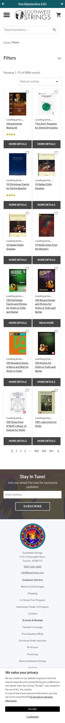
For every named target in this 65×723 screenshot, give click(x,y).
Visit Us (32, 668)
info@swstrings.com (32, 573)
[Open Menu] (6, 15)
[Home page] (32, 15)
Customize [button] (32, 717)
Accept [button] (32, 709)
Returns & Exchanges (32, 587)
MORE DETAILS (18, 144)
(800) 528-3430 (32, 567)
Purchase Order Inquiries (32, 641)
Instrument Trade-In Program (32, 607)
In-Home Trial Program (32, 600)
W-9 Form (32, 647)
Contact (32, 614)
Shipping (32, 593)
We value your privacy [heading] (21, 672)
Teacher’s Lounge (32, 627)
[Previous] (4, 4)
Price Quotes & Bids (32, 634)
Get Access (45, 4)
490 (44, 451)
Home (6, 42)
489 (36, 451)
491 (51, 451)
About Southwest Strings (32, 661)
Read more (46, 323)
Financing (32, 654)
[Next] (61, 4)
